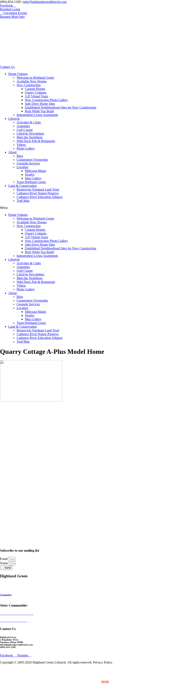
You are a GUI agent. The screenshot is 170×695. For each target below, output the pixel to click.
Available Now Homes (32, 81)
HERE (105, 681)
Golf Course (25, 130)
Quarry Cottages (35, 92)
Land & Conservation (22, 185)
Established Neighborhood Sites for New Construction (60, 107)
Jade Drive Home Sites (40, 103)
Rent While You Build (39, 111)
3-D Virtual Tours (36, 96)
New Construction (29, 85)
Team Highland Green (31, 182)
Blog (20, 156)
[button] (85, 208)
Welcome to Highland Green (35, 77)
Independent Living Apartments (37, 115)
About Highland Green (11, 592)
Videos (21, 144)
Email (4, 559)
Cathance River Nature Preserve (38, 193)
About (12, 152)
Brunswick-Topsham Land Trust (38, 189)
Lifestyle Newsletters (30, 133)
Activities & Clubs (29, 122)
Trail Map (23, 200)
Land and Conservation (12, 587)
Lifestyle (14, 118)
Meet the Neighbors (29, 137)
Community (6, 594)
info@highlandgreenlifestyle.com (45, 2)
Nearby (30, 174)
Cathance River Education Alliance (40, 197)
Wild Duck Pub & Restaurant (36, 141)
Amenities (23, 126)
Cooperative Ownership (32, 159)
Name (4, 563)
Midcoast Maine (35, 171)
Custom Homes (35, 89)
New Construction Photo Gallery (46, 100)
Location (22, 167)
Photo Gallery (26, 148)
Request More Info (9, 597)
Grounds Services (28, 163)
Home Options (18, 74)
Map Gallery (33, 178)
